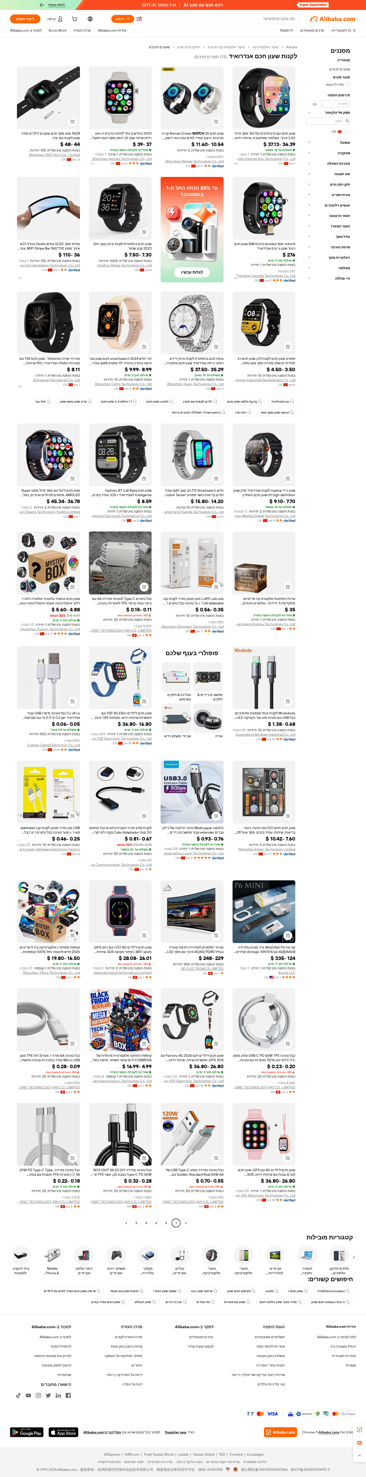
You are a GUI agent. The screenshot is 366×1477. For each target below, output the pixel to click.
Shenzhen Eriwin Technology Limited (267, 849)
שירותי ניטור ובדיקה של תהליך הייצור (258, 1375)
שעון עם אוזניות (234, 1302)
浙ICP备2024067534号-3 (310, 1470)
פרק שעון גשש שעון (73, 401)
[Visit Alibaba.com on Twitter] (48, 1395)
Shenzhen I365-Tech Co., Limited (54, 155)
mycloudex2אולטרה (331, 1291)
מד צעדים (203, 1302)
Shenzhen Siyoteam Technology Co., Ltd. (192, 627)
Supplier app (175, 1432)
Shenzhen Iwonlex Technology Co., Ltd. (122, 159)
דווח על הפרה (132, 1384)
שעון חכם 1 (295, 1291)
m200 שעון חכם (157, 401)
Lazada (183, 1454)
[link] (359, 1429)
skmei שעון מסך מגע (275, 412)
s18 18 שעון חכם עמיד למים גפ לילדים (70, 1291)
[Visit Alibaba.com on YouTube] (28, 1395)
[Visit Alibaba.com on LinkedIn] (58, 1395)
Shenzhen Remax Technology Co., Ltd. (194, 161)
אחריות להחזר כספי (270, 1346)
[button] (139, 19)
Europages (255, 1454)
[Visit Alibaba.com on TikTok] (18, 1395)
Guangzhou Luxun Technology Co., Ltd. (194, 853)
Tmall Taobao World (159, 1454)
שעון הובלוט (142, 1302)
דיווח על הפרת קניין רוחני (124, 1375)
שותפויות (64, 1375)
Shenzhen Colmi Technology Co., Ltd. (123, 384)
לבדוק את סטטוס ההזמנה (52, 1356)
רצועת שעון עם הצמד (124, 1291)
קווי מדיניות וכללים (271, 1384)
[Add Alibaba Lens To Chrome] (280, 1432)
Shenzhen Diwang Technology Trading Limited (48, 512)
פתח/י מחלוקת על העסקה (123, 1356)
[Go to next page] (126, 1222)
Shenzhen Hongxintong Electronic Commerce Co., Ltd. (120, 516)
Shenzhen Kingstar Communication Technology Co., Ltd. (120, 865)
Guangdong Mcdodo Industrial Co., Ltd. (265, 735)
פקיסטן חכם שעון (239, 1291)
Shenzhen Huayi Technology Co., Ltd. (195, 384)
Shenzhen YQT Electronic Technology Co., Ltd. (120, 738)
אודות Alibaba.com (341, 1326)
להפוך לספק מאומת (56, 1365)
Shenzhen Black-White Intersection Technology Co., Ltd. (264, 159)
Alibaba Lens (328, 1432)
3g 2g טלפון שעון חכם (242, 401)
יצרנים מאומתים (201, 1337)
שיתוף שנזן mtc (202, 1291)
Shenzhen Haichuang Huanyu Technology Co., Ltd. (264, 624)
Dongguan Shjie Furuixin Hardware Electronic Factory (48, 849)
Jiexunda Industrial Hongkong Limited (122, 973)
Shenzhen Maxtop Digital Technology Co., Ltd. (264, 516)
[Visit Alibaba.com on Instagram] (38, 1395)
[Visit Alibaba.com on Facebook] (68, 1395)
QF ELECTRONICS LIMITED (202, 969)
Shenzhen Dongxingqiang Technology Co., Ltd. (48, 265)
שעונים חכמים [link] (159, 47)
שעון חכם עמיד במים (105, 1302)
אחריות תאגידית (344, 1356)
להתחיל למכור (60, 1346)
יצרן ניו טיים (174, 1302)
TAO (222, 1454)
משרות (351, 1365)
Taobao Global (203, 1454)
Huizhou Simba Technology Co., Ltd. (124, 265)
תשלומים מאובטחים (270, 1337)
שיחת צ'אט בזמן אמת (126, 1346)
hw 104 (40, 401)
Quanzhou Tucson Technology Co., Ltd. (50, 629)
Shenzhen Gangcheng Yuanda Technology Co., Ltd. (192, 512)
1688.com (131, 1454)
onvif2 (269, 1291)
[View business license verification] (228, 1469)
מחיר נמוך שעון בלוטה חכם (278, 1302)
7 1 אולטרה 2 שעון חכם (116, 401)
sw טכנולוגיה (280, 401)
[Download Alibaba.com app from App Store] (63, 1432)
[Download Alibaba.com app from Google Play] (27, 1432)
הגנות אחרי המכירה (270, 1365)
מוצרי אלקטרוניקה (265, 47)
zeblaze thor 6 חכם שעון (328, 1302)
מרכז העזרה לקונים (128, 1337)
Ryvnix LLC (286, 973)
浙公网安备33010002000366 (264, 1470)
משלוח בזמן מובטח (271, 1356)
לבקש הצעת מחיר (201, 1346)
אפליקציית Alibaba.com (102, 1432)
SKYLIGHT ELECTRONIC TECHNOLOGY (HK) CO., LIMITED (120, 631)
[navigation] (328, 635)
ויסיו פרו (240, 412)
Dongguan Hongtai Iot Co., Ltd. (56, 380)
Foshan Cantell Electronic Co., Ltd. (53, 745)
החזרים (136, 1365)
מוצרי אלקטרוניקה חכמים (226, 47)
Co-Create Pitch (343, 1346)
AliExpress (112, 1454)
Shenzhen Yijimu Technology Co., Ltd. (51, 973)
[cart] (74, 20)
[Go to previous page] (186, 1222)
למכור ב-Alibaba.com (55, 1337)
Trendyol (236, 1454)
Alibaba (291, 47)
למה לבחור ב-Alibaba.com (336, 1337)
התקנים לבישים (188, 47)
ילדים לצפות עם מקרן (198, 401)
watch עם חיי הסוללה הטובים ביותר (196, 412)
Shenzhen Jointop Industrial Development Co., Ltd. (264, 380)
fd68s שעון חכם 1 (165, 1291)
